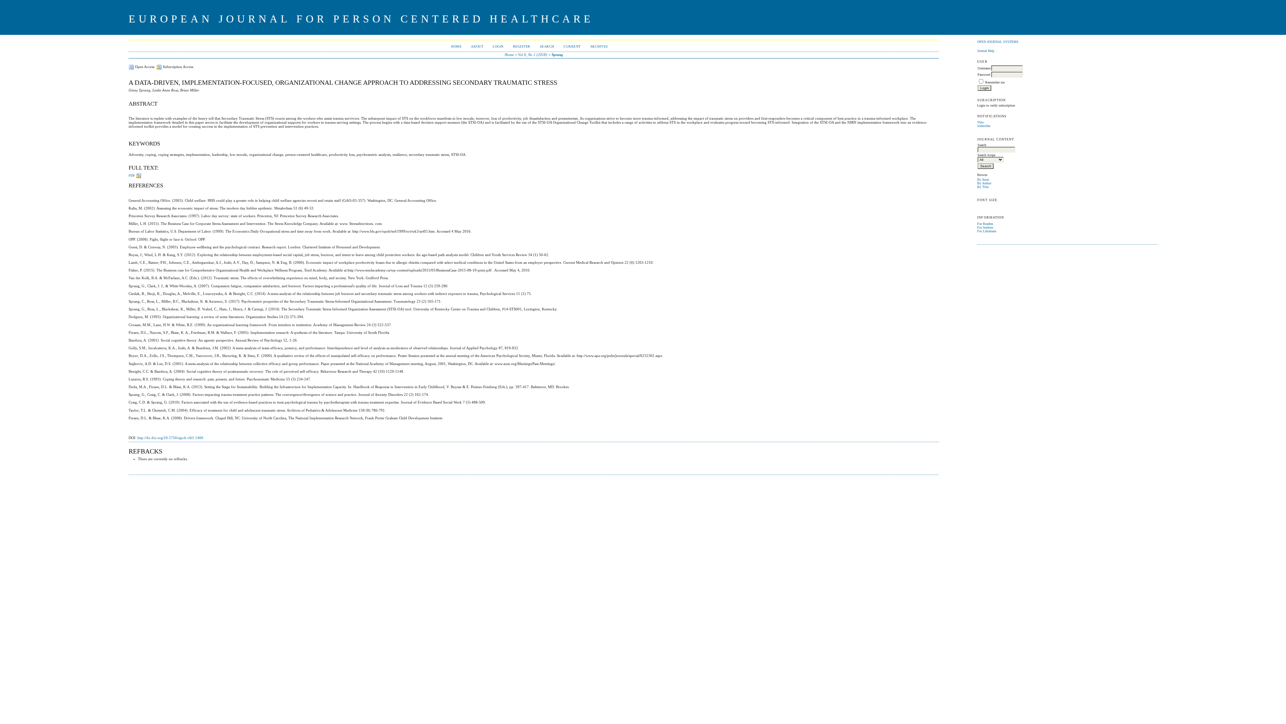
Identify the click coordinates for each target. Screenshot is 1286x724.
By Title (983, 187)
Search (547, 46)
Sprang (557, 55)
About (477, 46)
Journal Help (985, 51)
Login (498, 46)
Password (984, 74)
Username (984, 68)
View (980, 122)
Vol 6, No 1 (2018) (532, 55)
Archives (599, 46)
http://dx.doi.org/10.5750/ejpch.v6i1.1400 (170, 438)
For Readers (985, 224)
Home (456, 46)
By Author (984, 183)
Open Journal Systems (997, 42)
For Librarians (986, 231)
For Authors (985, 227)
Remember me (995, 82)
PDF (132, 175)
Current (572, 46)
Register (521, 46)
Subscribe (983, 126)
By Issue (983, 179)
